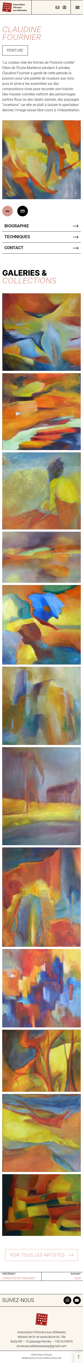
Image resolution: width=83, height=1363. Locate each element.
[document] (41, 681)
